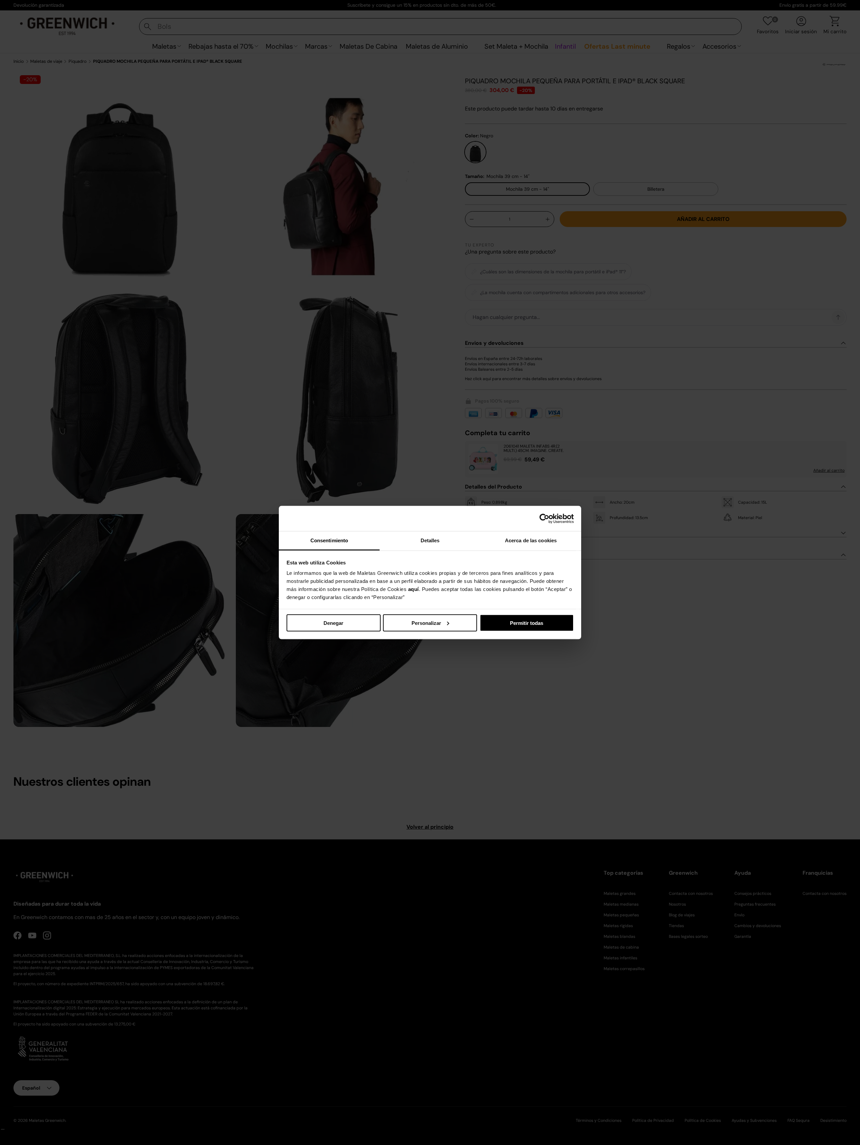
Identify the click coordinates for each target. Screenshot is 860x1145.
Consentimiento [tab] (329, 540)
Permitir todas (526, 623)
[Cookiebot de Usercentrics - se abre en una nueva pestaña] (544, 518)
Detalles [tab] (430, 540)
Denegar (333, 623)
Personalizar (426, 623)
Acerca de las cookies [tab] (531, 540)
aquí (413, 589)
